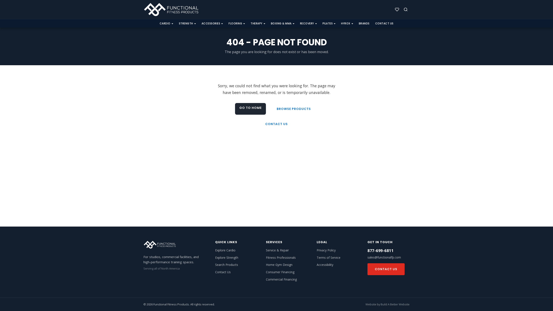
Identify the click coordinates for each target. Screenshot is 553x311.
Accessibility (325, 265)
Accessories (211, 23)
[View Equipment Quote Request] (397, 9)
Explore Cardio (225, 250)
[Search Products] (406, 9)
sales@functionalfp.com (384, 257)
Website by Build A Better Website (387, 304)
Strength (186, 23)
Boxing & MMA (281, 23)
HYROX (345, 23)
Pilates (328, 23)
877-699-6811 (380, 250)
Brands (364, 23)
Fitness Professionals (281, 257)
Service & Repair (277, 250)
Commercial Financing (281, 279)
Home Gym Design (279, 265)
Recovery (307, 23)
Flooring (235, 23)
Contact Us (384, 23)
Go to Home (250, 108)
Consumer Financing (280, 272)
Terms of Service (328, 257)
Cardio (165, 23)
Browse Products (294, 109)
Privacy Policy (326, 250)
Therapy (256, 23)
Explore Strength (226, 257)
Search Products (226, 265)
